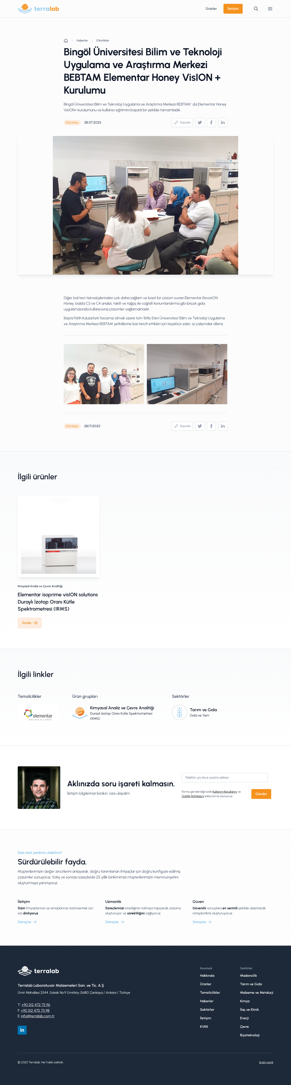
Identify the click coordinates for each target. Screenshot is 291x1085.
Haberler (82, 40)
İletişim (233, 9)
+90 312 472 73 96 (36, 1004)
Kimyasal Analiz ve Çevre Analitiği (40, 586)
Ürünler (211, 9)
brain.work (266, 1062)
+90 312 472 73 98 (35, 1010)
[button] (270, 9)
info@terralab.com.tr (38, 1016)
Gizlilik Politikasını (193, 796)
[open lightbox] (104, 374)
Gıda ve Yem (199, 715)
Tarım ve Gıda (203, 709)
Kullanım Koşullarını (225, 792)
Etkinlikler (103, 40)
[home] (38, 9)
